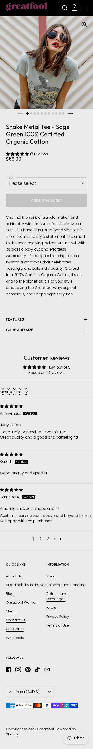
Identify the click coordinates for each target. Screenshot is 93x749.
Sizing (51, 576)
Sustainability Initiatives (26, 584)
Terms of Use (57, 625)
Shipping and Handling (66, 584)
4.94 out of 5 (59, 367)
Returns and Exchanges (56, 596)
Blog (10, 593)
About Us (14, 576)
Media (11, 611)
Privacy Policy (57, 616)
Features (15, 319)
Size (11, 178)
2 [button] (41, 539)
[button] (18, 154)
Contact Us (16, 620)
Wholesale (15, 637)
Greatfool (45, 729)
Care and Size (19, 330)
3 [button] (48, 539)
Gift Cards (15, 629)
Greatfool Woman (22, 602)
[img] (11, 406)
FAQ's (51, 607)
